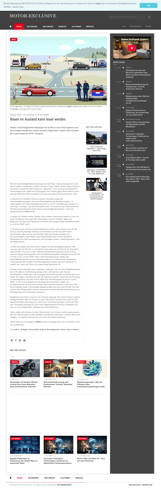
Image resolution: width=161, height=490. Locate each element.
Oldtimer (76, 27)
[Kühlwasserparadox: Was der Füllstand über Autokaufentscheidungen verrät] (92, 368)
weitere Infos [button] (18, 7)
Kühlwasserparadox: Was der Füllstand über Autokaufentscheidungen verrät (138, 99)
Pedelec (62, 27)
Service (90, 27)
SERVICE (15, 362)
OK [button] (148, 5)
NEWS (14, 39)
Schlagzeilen (135, 26)
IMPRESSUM (147, 485)
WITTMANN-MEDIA (64, 485)
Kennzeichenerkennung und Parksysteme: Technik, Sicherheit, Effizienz (58, 384)
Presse (148, 26)
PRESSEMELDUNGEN (133, 119)
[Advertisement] (45, 157)
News (19, 27)
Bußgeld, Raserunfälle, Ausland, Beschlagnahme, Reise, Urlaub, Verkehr (50, 329)
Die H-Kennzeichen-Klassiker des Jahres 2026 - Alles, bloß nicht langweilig (138, 179)
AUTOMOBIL (16, 439)
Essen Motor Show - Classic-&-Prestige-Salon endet (138, 158)
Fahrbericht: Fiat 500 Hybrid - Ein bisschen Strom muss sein (138, 168)
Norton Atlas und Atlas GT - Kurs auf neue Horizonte (137, 149)
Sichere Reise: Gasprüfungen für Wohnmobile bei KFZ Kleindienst (138, 124)
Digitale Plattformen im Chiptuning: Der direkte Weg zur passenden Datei (24, 461)
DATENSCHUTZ (135, 485)
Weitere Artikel (18, 350)
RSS (124, 26)
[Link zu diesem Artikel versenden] (24, 340)
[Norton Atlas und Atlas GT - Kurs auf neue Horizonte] (92, 445)
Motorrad (48, 27)
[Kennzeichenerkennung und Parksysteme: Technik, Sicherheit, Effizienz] (58, 368)
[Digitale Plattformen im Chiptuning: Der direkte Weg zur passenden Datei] (25, 445)
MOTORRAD (83, 439)
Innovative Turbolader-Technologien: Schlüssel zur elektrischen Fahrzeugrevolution (58, 461)
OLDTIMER (129, 155)
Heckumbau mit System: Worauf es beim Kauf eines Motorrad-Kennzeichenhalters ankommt (23, 384)
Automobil (32, 27)
